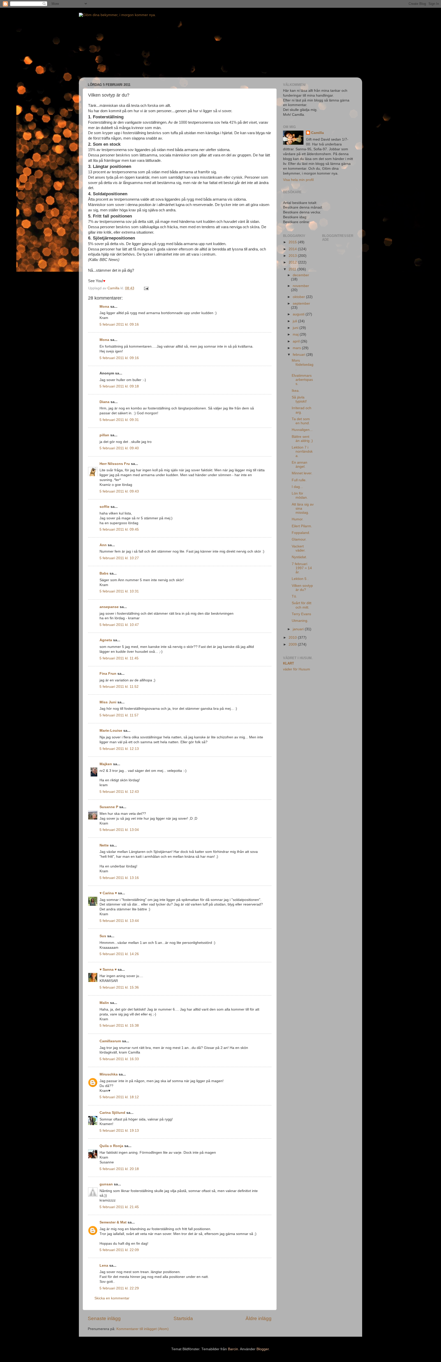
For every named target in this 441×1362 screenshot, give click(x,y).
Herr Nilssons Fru (115, 464)
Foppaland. (301, 533)
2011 (293, 269)
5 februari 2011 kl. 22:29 (119, 1288)
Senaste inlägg (104, 1318)
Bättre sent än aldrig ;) (302, 439)
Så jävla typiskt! (299, 399)
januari (299, 629)
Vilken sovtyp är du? (302, 588)
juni (296, 328)
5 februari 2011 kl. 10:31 (119, 591)
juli (295, 321)
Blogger (262, 1349)
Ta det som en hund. (301, 421)
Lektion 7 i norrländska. (302, 451)
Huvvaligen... (302, 430)
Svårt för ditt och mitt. (301, 605)
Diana (104, 402)
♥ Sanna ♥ (108, 969)
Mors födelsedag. (302, 365)
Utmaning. (300, 621)
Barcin (233, 1349)
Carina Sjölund (112, 1113)
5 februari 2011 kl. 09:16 (119, 324)
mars (297, 348)
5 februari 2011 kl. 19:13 (119, 1130)
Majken (106, 764)
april (297, 341)
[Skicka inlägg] (146, 288)
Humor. (297, 519)
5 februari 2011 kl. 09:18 (119, 386)
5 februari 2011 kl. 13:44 (119, 921)
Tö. (294, 596)
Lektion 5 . (300, 579)
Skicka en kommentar (111, 1298)
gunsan (106, 1184)
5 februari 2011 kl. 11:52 (119, 687)
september (301, 303)
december (301, 275)
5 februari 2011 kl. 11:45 (119, 658)
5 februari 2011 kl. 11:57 (119, 715)
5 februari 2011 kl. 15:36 (119, 987)
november (301, 286)
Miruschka (109, 1074)
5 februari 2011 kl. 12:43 (119, 792)
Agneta (106, 640)
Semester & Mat (113, 1222)
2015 (293, 242)
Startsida (183, 1318)
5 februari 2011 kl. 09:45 (119, 529)
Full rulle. (299, 480)
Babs (104, 573)
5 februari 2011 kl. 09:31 (119, 420)
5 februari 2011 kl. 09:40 (119, 448)
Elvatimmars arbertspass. (302, 380)
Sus (103, 936)
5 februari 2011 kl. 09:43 (119, 491)
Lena (104, 1265)
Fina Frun (108, 674)
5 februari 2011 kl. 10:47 (119, 625)
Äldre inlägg (259, 1318)
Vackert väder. (298, 548)
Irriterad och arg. (301, 410)
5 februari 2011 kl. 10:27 (119, 558)
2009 (293, 644)
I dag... (297, 487)
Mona (104, 306)
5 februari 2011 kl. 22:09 (119, 1250)
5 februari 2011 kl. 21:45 (119, 1207)
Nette (104, 845)
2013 (293, 256)
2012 (293, 262)
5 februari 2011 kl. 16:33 (119, 1059)
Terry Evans (301, 614)
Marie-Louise (111, 730)
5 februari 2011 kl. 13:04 (119, 830)
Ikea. (296, 391)
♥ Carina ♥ (108, 893)
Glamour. (299, 539)
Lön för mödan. (300, 495)
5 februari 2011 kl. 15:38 (119, 1025)
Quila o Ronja (111, 1146)
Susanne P (109, 807)
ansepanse (109, 607)
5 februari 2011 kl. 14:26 (119, 954)
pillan (104, 435)
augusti (299, 314)
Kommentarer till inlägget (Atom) (142, 1329)
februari (299, 355)
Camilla (317, 133)
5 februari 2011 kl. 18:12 (119, 1097)
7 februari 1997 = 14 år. (302, 568)
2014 (293, 249)
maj (296, 334)
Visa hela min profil (298, 180)
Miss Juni (108, 702)
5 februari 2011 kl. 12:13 (119, 749)
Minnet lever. (302, 473)
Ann (103, 545)
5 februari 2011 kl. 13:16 (119, 878)
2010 (293, 637)
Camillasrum (110, 1041)
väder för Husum (296, 669)
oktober (299, 297)
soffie (104, 507)
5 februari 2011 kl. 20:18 (119, 1169)
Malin (104, 1003)
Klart (288, 663)
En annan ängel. (299, 464)
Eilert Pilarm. (302, 526)
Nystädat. (299, 557)
